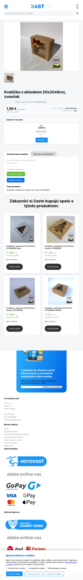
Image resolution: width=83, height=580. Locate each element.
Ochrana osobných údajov (13, 437)
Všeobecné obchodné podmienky (16, 434)
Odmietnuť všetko (54, 574)
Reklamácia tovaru (11, 443)
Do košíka (40, 140)
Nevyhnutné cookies (16, 568)
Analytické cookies (36, 568)
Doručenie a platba (11, 431)
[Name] (77, 13)
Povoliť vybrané (33, 574)
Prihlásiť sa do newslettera (52, 387)
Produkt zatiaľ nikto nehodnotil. (30, 102)
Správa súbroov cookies (13, 440)
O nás (6, 429)
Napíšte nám (8, 446)
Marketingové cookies (57, 568)
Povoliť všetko (14, 574)
